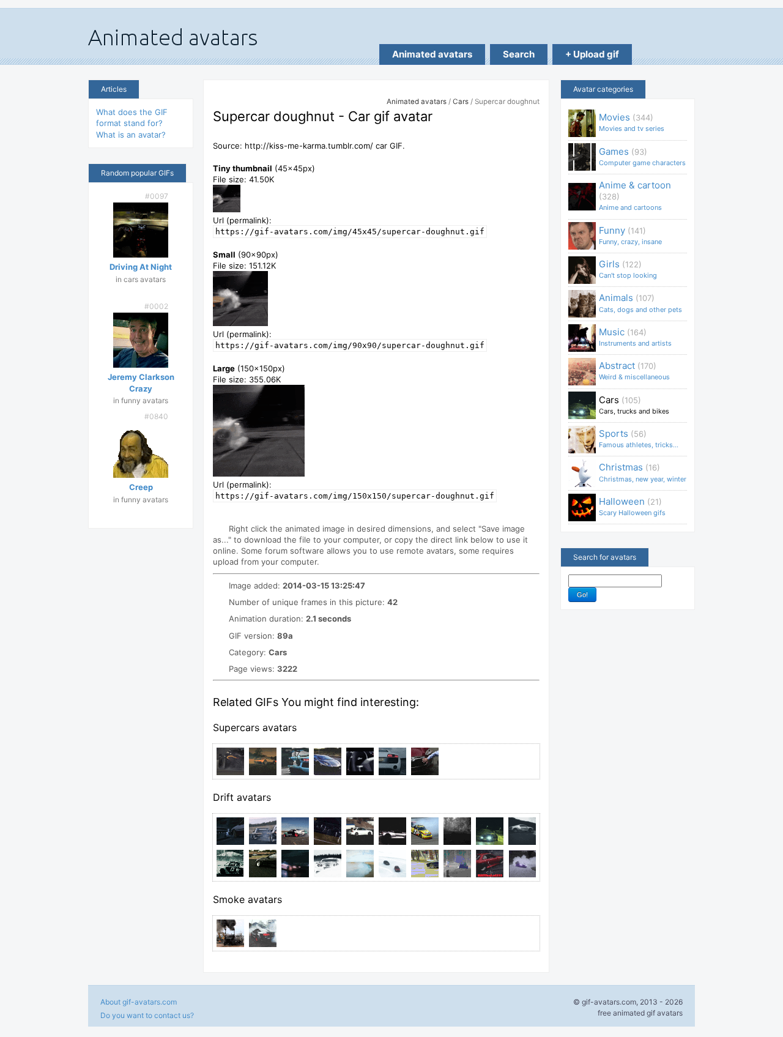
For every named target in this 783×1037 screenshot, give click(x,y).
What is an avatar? (131, 134)
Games (642, 156)
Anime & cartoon (635, 195)
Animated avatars (432, 54)
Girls (628, 269)
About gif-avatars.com (138, 1001)
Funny (630, 235)
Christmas (642, 472)
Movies (631, 122)
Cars (461, 101)
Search (519, 54)
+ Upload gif (592, 54)
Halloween (632, 506)
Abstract (634, 370)
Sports (638, 438)
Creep (141, 487)
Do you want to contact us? (147, 1015)
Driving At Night (140, 267)
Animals (640, 302)
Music (635, 337)
